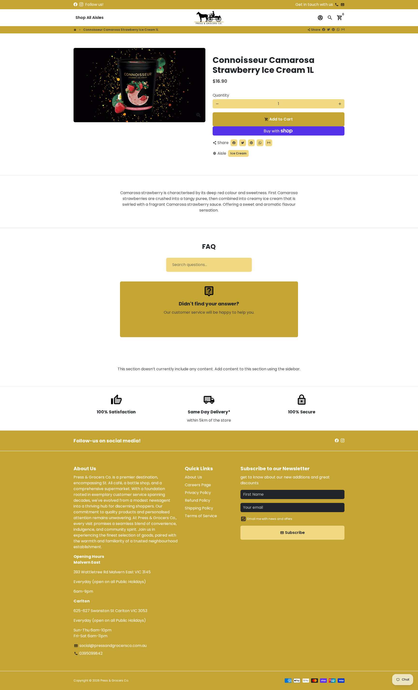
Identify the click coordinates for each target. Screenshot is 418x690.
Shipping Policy (199, 508)
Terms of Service (201, 516)
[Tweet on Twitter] (328, 30)
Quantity (221, 95)
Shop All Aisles (89, 17)
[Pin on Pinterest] (333, 30)
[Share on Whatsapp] (338, 30)
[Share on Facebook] (323, 30)
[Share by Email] (343, 30)
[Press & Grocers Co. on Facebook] (75, 4)
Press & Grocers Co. (114, 680)
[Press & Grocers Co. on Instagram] (81, 4)
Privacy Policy (198, 492)
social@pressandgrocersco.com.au (110, 645)
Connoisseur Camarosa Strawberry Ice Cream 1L (120, 30)
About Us (193, 477)
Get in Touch (208, 326)
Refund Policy (197, 500)
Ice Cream (238, 153)
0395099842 (88, 653)
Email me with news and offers (269, 519)
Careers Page (198, 485)
